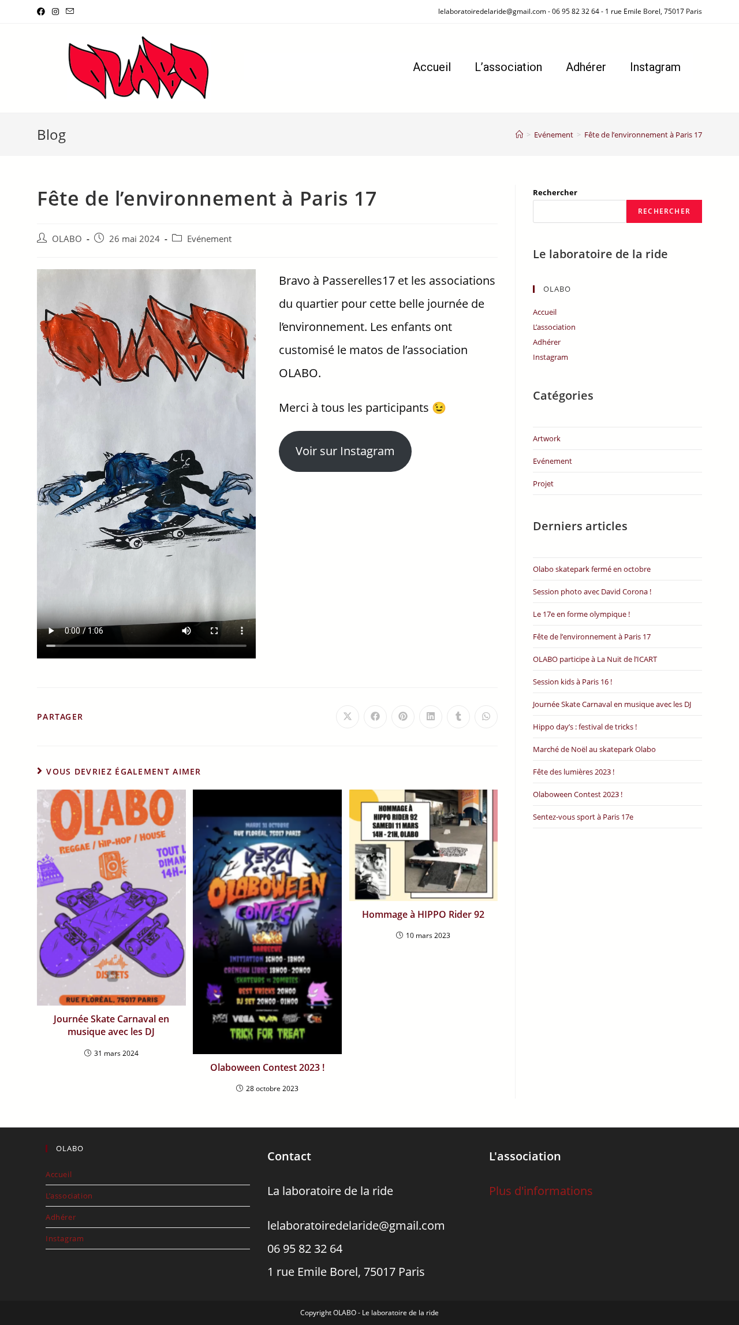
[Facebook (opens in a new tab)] (42, 11)
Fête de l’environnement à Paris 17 (643, 134)
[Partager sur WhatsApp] (486, 716)
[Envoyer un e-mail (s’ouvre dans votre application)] (69, 11)
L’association (508, 67)
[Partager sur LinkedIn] (430, 716)
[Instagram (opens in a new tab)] (55, 11)
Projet (543, 483)
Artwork (547, 438)
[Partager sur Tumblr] (458, 716)
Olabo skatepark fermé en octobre (592, 569)
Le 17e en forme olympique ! (581, 614)
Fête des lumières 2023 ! (573, 771)
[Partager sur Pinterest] (403, 716)
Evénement (209, 238)
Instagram (655, 67)
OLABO (67, 238)
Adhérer (586, 67)
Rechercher (555, 192)
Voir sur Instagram (345, 451)
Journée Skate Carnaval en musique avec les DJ (111, 1025)
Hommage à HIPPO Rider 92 (423, 914)
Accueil (432, 67)
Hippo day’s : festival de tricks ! (585, 726)
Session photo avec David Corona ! (592, 591)
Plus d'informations (541, 1191)
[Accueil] (519, 134)
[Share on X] (347, 716)
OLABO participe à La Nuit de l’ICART (595, 659)
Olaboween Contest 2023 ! (267, 1067)
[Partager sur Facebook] (375, 716)
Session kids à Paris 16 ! (572, 681)
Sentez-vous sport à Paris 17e (583, 817)
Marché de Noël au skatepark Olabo (594, 749)
